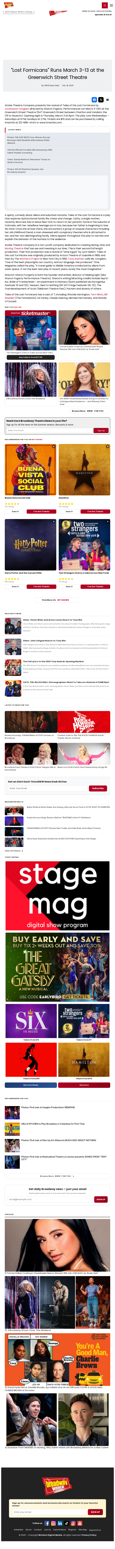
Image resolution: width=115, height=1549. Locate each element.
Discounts (84, 1085)
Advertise (18, 1529)
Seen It (15, 511)
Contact (38, 1529)
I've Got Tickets (41, 511)
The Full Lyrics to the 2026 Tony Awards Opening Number (53, 661)
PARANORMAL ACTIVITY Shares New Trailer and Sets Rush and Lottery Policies (64, 828)
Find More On (55, 600)
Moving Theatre (14, 248)
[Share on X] (101, 99)
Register (88, 5)
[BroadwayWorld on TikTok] (66, 1523)
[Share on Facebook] (94, 99)
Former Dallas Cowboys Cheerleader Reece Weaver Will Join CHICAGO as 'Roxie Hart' (51, 1273)
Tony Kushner (76, 258)
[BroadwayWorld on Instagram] (53, 1523)
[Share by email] (107, 99)
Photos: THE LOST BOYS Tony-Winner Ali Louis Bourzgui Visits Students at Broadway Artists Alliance (28, 140)
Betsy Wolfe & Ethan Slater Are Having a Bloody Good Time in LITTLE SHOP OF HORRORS (68, 807)
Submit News (59, 1529)
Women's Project (30, 258)
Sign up (101, 1199)
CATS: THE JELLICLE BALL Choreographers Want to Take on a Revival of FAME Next (66, 682)
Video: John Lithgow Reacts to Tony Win (44, 640)
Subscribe (98, 788)
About (28, 1529)
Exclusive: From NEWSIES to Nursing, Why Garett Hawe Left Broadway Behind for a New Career (57, 1447)
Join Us (47, 1529)
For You (17, 307)
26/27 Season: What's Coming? (18, 12)
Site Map (83, 1529)
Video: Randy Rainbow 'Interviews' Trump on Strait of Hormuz (29, 161)
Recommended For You (16, 1098)
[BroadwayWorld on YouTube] (80, 1523)
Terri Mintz (97, 294)
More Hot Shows (30, 1085)
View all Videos (13, 850)
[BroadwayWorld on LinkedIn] (60, 1523)
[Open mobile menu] (111, 5)
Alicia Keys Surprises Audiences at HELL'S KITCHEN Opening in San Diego (61, 838)
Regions (72, 1529)
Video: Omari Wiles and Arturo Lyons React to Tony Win (52, 619)
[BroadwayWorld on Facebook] (47, 1523)
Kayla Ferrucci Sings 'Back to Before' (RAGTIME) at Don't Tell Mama (59, 817)
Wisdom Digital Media (50, 1535)
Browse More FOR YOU (87, 411)
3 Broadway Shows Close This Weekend (28, 1330)
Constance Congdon (17, 109)
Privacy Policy (88, 1535)
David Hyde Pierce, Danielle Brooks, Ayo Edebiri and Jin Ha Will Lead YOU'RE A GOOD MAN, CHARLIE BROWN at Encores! (54, 1389)
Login (97, 5)
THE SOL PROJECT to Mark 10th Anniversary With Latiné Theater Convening (29, 151)
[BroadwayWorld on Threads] (73, 1523)
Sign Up (95, 1512)
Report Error (95, 1530)
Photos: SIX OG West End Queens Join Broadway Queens (25, 170)
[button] (105, 5)
